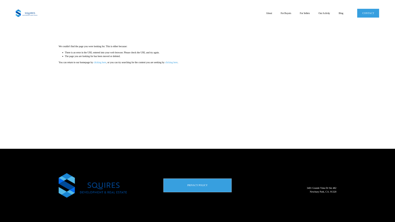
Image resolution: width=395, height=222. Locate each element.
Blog (341, 13)
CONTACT (368, 13)
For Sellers (305, 13)
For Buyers (286, 13)
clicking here (100, 62)
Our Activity (324, 13)
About (269, 13)
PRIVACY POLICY (197, 185)
